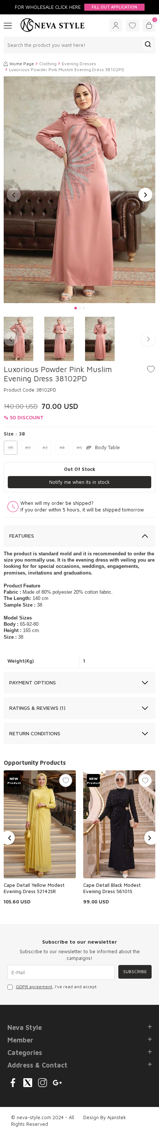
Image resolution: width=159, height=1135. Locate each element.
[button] (75, 308)
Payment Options (32, 682)
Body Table (107, 447)
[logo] (52, 25)
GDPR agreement (34, 986)
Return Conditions (34, 733)
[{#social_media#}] (12, 1082)
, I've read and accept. (57, 986)
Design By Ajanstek (104, 1117)
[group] (79, 189)
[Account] (115, 25)
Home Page (22, 63)
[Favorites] (132, 25)
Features (21, 535)
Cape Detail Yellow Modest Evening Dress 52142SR (34, 888)
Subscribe (135, 971)
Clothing (48, 63)
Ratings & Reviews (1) (37, 708)
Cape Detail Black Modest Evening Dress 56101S (112, 888)
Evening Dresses (79, 63)
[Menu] (8, 25)
